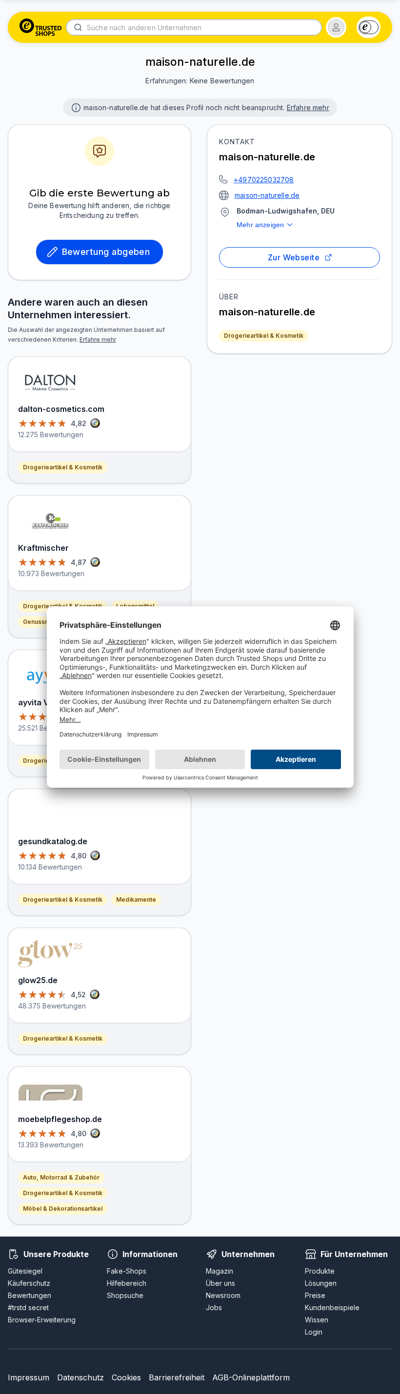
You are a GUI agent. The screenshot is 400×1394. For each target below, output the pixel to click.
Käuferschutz (29, 1283)
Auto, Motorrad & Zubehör (61, 1177)
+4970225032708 (264, 179)
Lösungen (321, 1283)
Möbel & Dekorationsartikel (62, 1208)
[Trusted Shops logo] (41, 27)
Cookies (126, 1377)
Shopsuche (125, 1295)
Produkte (320, 1271)
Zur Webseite (294, 257)
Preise (315, 1295)
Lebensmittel (135, 606)
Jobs (214, 1307)
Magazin (219, 1271)
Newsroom (223, 1295)
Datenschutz (80, 1377)
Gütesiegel (25, 1271)
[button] (336, 27)
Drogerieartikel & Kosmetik (263, 335)
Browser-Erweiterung (42, 1320)
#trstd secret (28, 1307)
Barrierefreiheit (176, 1377)
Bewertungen (29, 1295)
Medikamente (136, 899)
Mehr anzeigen (260, 225)
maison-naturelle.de (267, 195)
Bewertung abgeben (106, 252)
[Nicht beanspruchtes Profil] (75, 106)
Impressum (28, 1377)
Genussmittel (42, 621)
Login (313, 1332)
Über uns (220, 1283)
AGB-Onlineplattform (251, 1377)
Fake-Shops (126, 1271)
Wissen (316, 1320)
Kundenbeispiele (332, 1307)
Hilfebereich (126, 1283)
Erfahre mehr (308, 107)
